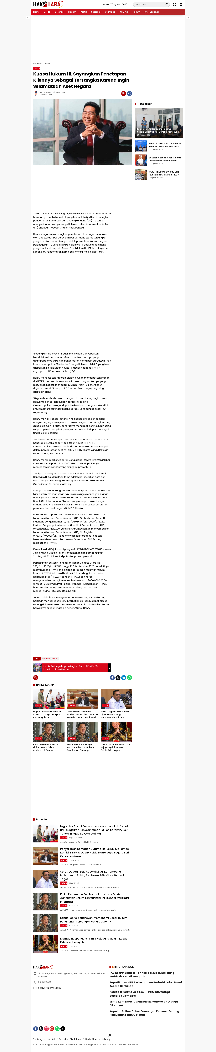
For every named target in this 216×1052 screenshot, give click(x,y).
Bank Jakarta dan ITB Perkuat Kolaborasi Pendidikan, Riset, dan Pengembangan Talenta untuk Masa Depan (165, 145)
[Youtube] (52, 1028)
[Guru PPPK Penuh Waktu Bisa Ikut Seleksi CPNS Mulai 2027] (141, 174)
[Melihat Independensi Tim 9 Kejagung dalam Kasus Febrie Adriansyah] (116, 732)
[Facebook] (112, 677)
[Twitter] (117, 677)
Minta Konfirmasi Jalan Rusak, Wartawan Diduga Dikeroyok (143, 1003)
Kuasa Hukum (50, 658)
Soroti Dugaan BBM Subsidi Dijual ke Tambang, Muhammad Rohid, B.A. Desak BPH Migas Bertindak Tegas (115, 714)
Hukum (37, 68)
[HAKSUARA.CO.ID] (48, 4)
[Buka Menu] (181, 4)
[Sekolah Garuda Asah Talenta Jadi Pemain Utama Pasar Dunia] (141, 160)
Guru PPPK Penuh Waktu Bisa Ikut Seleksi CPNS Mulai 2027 (164, 173)
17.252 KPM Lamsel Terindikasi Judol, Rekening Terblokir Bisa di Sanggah (141, 974)
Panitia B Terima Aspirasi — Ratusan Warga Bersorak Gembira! (139, 993)
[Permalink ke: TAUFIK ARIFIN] (36, 93)
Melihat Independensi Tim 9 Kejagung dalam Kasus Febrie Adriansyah (115, 747)
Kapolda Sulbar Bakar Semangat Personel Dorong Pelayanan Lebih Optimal (144, 1013)
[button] (167, 4)
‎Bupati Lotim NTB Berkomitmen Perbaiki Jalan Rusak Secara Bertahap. (146, 984)
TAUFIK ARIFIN (45, 93)
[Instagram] (46, 1028)
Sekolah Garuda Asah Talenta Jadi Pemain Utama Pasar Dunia (165, 159)
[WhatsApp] (129, 677)
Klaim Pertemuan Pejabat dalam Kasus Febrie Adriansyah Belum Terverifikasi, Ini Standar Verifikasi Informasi (46, 747)
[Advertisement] (21, 59)
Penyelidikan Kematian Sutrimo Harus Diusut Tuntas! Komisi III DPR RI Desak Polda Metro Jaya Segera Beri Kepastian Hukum (82, 714)
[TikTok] (62, 1028)
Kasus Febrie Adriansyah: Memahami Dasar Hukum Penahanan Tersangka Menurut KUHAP (80, 747)
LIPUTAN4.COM (124, 967)
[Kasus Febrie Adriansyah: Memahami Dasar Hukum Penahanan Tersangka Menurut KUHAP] (82, 732)
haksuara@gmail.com (49, 987)
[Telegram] (123, 677)
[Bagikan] (129, 93)
